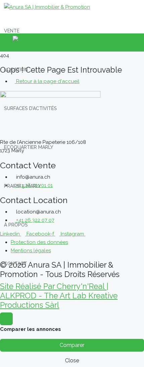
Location (16, 69)
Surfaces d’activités (30, 108)
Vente (11, 30)
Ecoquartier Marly (28, 147)
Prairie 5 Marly (22, 186)
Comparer (72, 345)
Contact (15, 263)
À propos (16, 224)
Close (72, 360)
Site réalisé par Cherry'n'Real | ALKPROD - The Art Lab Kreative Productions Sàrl (59, 295)
